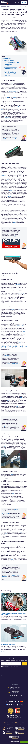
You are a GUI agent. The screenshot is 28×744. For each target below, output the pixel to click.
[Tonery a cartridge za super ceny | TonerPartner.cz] (4, 2)
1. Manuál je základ (8, 64)
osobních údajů (15, 666)
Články (8, 6)
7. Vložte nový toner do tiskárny (10, 72)
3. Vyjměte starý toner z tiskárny (10, 67)
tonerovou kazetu (20, 325)
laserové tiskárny (11, 90)
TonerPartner (7, 117)
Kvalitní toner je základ (6, 58)
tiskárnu (14, 97)
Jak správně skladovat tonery (8, 644)
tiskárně (18, 284)
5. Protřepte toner (7, 69)
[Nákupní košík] (18, 2)
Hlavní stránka (3, 6)
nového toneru (17, 408)
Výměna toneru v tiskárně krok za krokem (10, 62)
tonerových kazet (21, 293)
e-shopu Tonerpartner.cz (14, 91)
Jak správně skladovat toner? (8, 60)
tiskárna (8, 554)
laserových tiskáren (13, 573)
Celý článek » (3, 621)
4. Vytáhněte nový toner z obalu (10, 68)
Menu (25, 2)
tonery (2, 109)
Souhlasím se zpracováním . (10, 666)
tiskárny (19, 106)
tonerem (14, 494)
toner (8, 97)
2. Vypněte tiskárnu (8, 65)
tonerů (7, 179)
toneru (12, 83)
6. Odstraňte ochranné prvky (9, 71)
